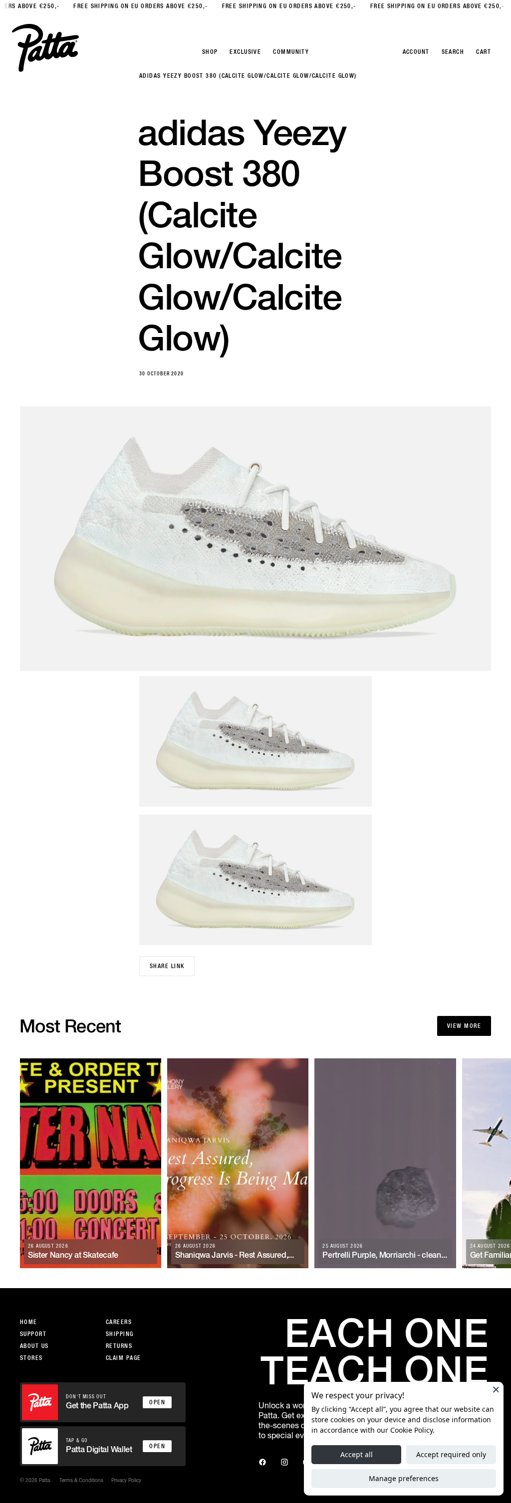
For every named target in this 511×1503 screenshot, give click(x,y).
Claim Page (123, 1357)
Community (291, 51)
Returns (119, 1345)
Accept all (356, 1454)
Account (416, 51)
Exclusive (245, 51)
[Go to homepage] (45, 48)
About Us (34, 1345)
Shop (210, 51)
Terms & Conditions (81, 1480)
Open (157, 1402)
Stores (31, 1357)
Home (28, 1322)
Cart (483, 51)
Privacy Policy (126, 1480)
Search (453, 51)
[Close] (496, 1389)
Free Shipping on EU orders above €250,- (123, 5)
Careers (119, 1322)
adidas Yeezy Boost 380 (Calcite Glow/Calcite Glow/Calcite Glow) (248, 75)
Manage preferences (404, 1478)
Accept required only (451, 1454)
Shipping (120, 1334)
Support (33, 1334)
